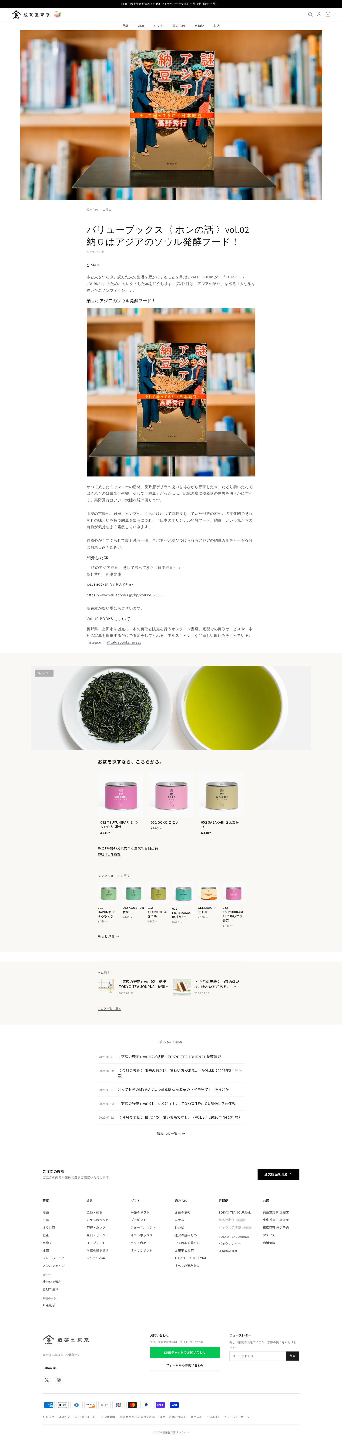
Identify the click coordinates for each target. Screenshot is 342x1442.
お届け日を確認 (109, 854)
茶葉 (125, 25)
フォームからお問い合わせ (185, 1365)
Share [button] (95, 265)
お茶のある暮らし (187, 1243)
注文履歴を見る (276, 1174)
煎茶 (46, 1212)
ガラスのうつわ (98, 1219)
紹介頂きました (85, 1417)
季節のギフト (140, 1212)
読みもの (178, 25)
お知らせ (48, 1417)
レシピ (179, 1227)
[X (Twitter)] (47, 1380)
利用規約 (196, 1417)
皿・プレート (96, 1243)
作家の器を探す (98, 1250)
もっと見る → (108, 936)
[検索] (310, 14)
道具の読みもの (186, 1235)
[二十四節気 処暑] (57, 14)
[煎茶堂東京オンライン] (30, 14)
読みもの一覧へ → (171, 1133)
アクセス (269, 1235)
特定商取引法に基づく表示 (137, 1417)
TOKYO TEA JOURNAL (191, 1258)
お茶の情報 (183, 1212)
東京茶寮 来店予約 (276, 1227)
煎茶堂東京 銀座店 (276, 1212)
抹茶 (46, 1250)
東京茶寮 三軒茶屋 (276, 1219)
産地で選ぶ (50, 1289)
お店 (216, 25)
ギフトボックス (142, 1235)
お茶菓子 (49, 1305)
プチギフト (139, 1219)
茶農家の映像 (228, 1251)
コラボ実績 (108, 1417)
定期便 (199, 25)
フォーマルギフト (143, 1227)
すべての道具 (96, 1258)
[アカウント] (319, 14)
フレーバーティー (55, 1258)
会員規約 (213, 1417)
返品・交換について (173, 1417)
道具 (141, 25)
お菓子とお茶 (184, 1250)
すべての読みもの (187, 1265)
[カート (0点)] (328, 14)
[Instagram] (59, 1380)
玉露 (46, 1219)
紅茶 (46, 1235)
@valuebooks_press (124, 642)
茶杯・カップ (96, 1227)
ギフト (158, 25)
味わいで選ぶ (52, 1281)
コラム (107, 209)
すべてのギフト (141, 1250)
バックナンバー (230, 1243)
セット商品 (139, 1243)
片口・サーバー (98, 1235)
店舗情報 (269, 1243)
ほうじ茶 (49, 1227)
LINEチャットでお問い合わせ (185, 1352)
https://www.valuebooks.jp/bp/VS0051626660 (125, 595)
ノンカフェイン (54, 1265)
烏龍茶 (47, 1243)
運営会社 (64, 1417)
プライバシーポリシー (238, 1417)
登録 (292, 1356)
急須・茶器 (94, 1212)
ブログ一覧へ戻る (109, 1008)
